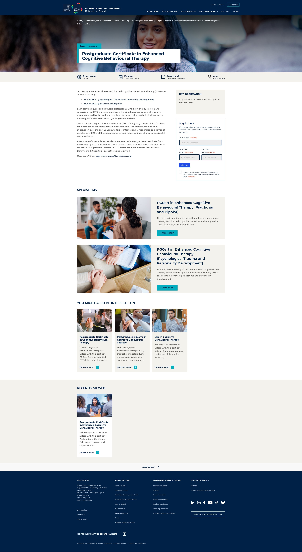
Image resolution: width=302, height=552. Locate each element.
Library (156, 490)
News (117, 518)
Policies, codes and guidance (164, 513)
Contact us (81, 515)
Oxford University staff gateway (203, 490)
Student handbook (160, 504)
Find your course (169, 11)
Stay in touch (82, 519)
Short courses (120, 486)
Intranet (194, 486)
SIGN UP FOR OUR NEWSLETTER (208, 514)
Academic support (160, 486)
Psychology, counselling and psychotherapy (138, 21)
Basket (221, 4)
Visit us (236, 11)
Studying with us (188, 11)
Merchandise (120, 509)
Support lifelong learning (125, 522)
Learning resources (160, 509)
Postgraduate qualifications (126, 499)
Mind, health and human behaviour (105, 21)
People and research (208, 11)
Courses (87, 21)
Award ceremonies (160, 499)
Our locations (82, 510)
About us (225, 11)
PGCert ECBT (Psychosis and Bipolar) (103, 103)
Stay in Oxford (120, 504)
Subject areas (153, 11)
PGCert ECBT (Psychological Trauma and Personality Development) (119, 99)
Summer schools (121, 490)
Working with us (121, 513)
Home (79, 21)
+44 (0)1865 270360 (84, 500)
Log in (213, 4)
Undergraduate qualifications (126, 495)
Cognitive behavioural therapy (169, 21)
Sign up (184, 165)
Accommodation (159, 495)
